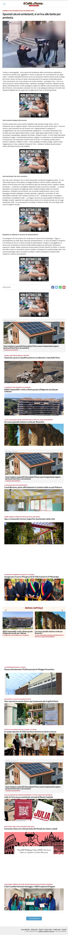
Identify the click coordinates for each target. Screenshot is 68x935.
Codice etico (34, 929)
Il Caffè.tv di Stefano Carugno (46, 931)
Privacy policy (48, 929)
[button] (6, 610)
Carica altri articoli (34, 918)
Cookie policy (57, 929)
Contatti (64, 929)
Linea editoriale (25, 929)
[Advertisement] (32, 560)
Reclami (41, 929)
